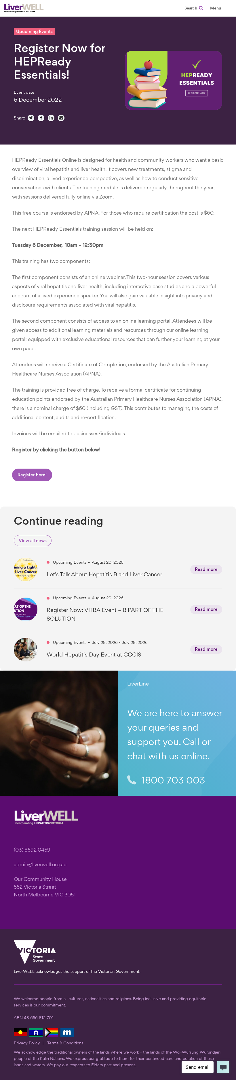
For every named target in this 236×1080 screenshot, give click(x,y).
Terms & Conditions (65, 1043)
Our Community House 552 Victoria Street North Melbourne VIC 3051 (45, 887)
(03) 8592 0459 (32, 850)
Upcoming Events (34, 32)
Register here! (32, 475)
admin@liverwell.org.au (40, 865)
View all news (33, 541)
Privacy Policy (27, 1043)
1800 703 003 (172, 781)
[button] (219, 9)
